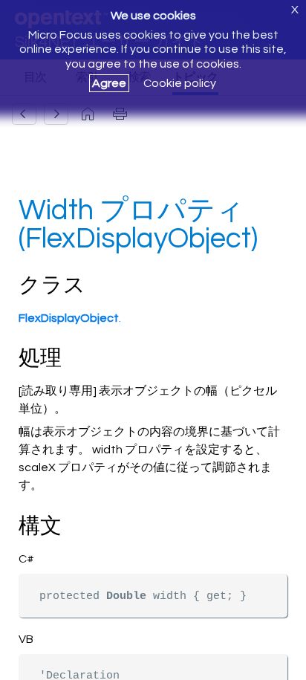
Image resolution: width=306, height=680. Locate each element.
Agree (109, 83)
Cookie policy (179, 83)
